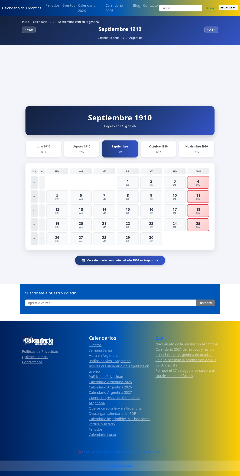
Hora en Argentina (104, 355)
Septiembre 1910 (120, 29)
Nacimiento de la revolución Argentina (186, 344)
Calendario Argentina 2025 (110, 381)
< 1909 (29, 29)
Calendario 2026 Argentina (120, 465)
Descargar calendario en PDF (112, 413)
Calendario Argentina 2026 (110, 387)
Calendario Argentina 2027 (110, 392)
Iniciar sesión (228, 7)
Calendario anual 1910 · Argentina (120, 38)
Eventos (68, 5)
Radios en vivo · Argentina (110, 360)
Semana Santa (100, 350)
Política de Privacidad (106, 376)
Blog (136, 5)
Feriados (53, 5)
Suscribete (206, 303)
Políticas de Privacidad (40, 351)
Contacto (150, 5)
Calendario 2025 (114, 8)
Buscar (210, 8)
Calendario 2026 (87, 8)
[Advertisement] (120, 71)
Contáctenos (32, 362)
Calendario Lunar (102, 434)
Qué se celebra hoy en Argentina (115, 408)
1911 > (211, 29)
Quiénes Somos (35, 356)
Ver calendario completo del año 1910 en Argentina (122, 260)
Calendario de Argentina (21, 8)
